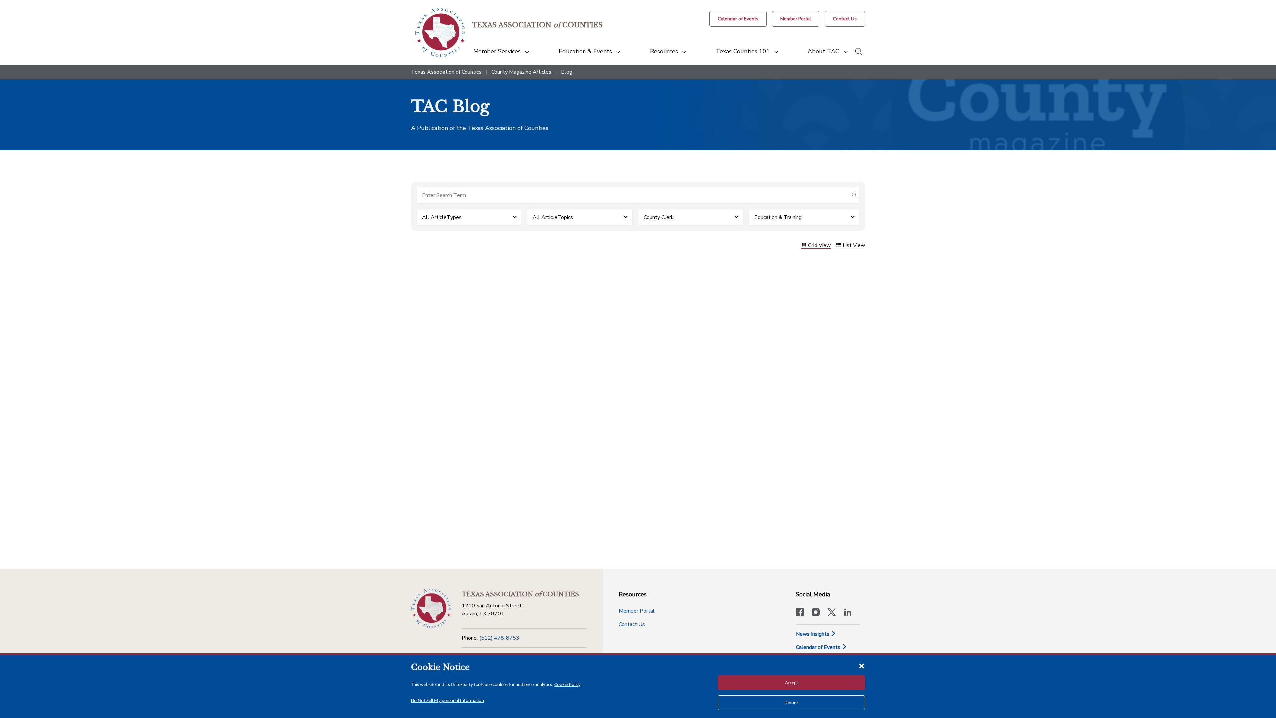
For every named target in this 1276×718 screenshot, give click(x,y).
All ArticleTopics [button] (553, 217)
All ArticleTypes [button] (442, 217)
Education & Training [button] (778, 217)
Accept (791, 682)
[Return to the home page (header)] (440, 32)
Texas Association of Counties (446, 72)
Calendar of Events (819, 647)
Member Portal (637, 611)
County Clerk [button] (659, 217)
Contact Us (632, 624)
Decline (791, 702)
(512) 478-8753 (499, 638)
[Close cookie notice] (861, 665)
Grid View (819, 245)
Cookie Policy (567, 684)
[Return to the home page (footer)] (431, 609)
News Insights (813, 634)
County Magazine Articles (521, 72)
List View (854, 245)
